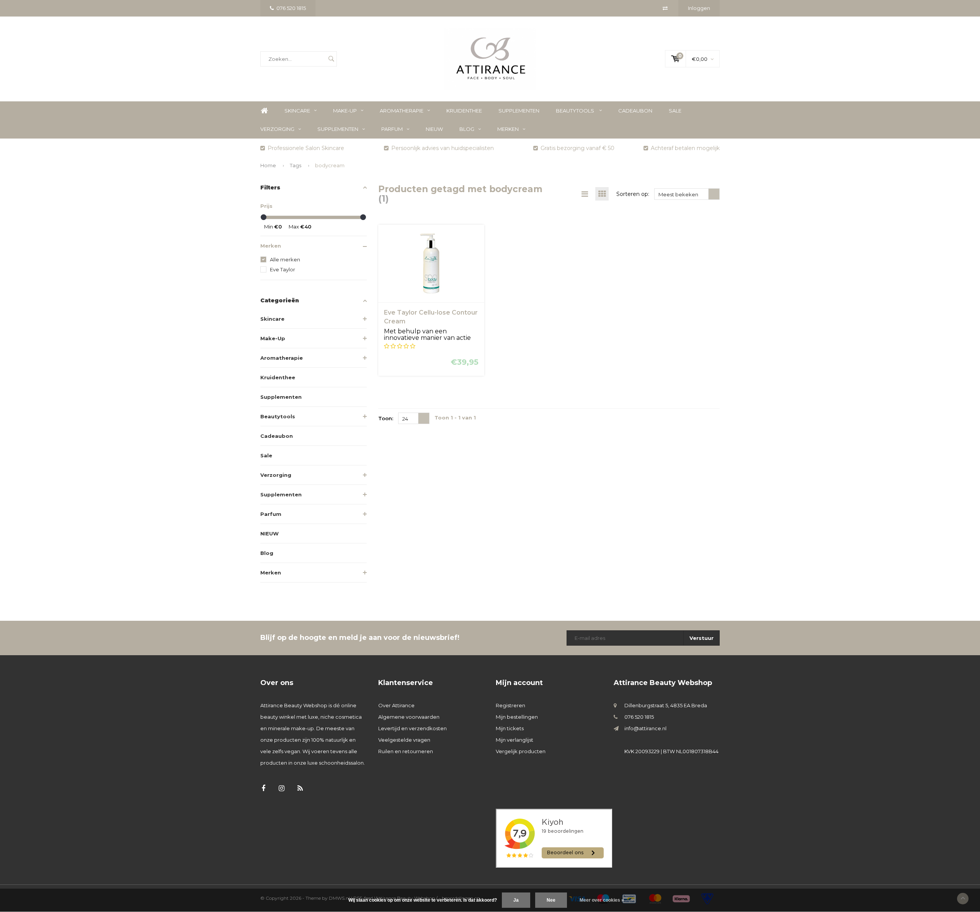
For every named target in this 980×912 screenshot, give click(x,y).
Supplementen (518, 111)
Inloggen (699, 8)
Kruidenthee (464, 111)
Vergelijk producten (521, 751)
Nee (551, 900)
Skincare (297, 111)
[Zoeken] (331, 59)
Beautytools (575, 111)
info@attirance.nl (645, 728)
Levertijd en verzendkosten (412, 728)
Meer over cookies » (602, 900)
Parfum (392, 129)
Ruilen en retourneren (405, 751)
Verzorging (277, 129)
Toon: (385, 418)
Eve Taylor (282, 269)
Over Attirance (396, 705)
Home (264, 110)
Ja (516, 900)
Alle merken (285, 259)
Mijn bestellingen (517, 717)
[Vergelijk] (665, 8)
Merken (508, 129)
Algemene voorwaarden (408, 717)
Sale (675, 111)
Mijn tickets (510, 728)
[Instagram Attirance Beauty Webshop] (281, 788)
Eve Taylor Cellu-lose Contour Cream (431, 317)
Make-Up (345, 111)
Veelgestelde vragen (404, 740)
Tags (295, 165)
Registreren (510, 705)
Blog (466, 129)
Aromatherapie (401, 111)
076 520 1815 (291, 8)
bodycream (330, 165)
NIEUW (434, 129)
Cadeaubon (635, 111)
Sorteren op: (632, 194)
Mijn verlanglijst (514, 740)
